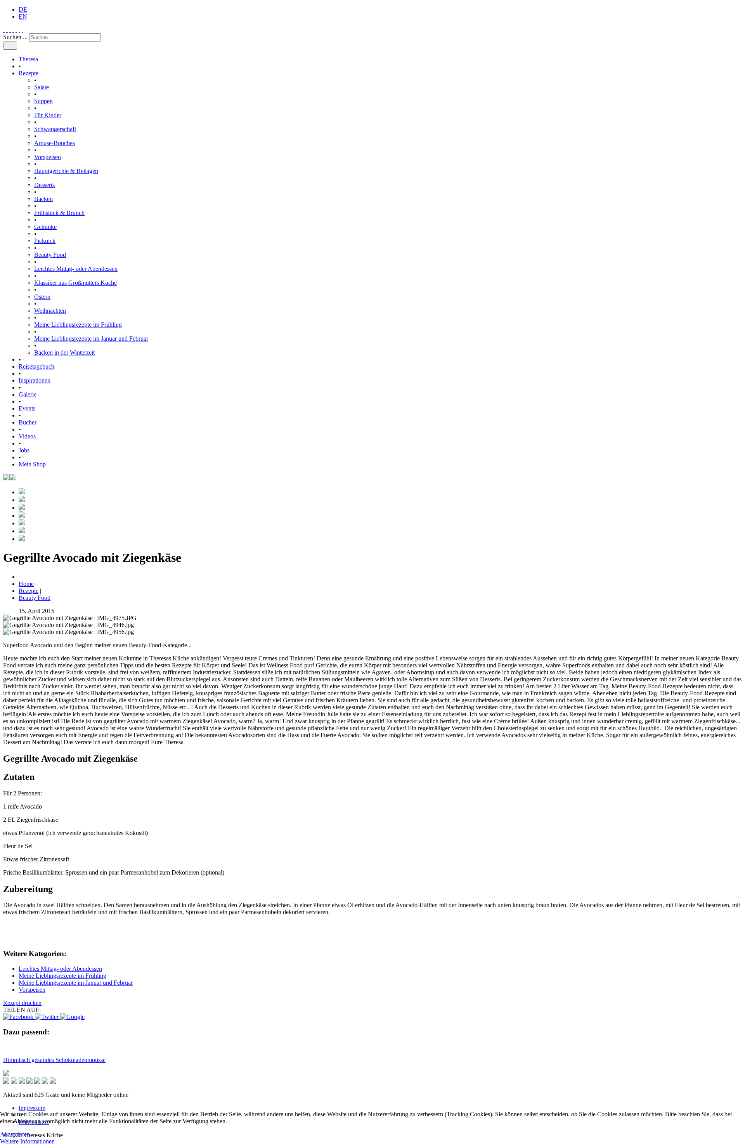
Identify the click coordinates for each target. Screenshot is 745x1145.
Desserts (44, 185)
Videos (27, 436)
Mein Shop (32, 464)
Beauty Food (50, 254)
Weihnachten (50, 310)
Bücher (27, 422)
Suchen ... (15, 37)
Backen (43, 199)
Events (27, 408)
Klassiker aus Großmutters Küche (75, 282)
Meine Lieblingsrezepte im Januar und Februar (91, 338)
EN (23, 16)
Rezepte (28, 73)
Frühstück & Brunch (59, 213)
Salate (41, 87)
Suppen (43, 101)
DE (23, 9)
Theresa (28, 59)
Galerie (27, 394)
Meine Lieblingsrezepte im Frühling (78, 324)
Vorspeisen (47, 157)
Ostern (42, 296)
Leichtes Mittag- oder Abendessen (76, 268)
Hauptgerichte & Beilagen (66, 171)
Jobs (24, 450)
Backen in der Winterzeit (64, 352)
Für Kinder (47, 115)
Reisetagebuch (36, 366)
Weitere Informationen (27, 1141)
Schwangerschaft (55, 129)
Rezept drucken (22, 1002)
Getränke (45, 226)
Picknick (44, 240)
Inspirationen (34, 380)
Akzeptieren (15, 1134)
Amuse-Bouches (54, 143)
